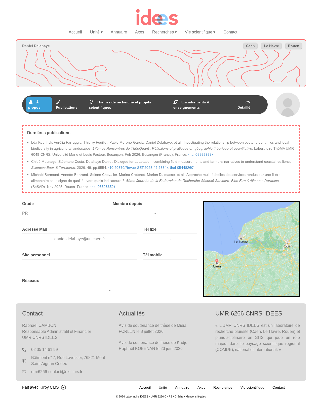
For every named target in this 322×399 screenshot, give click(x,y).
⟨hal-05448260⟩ (182, 168)
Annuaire (119, 32)
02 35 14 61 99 (44, 349)
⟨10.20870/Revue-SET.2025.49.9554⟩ (138, 168)
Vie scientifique (200, 32)
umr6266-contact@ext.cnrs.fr (56, 372)
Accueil (75, 32)
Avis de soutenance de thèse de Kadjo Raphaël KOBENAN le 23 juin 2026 (153, 345)
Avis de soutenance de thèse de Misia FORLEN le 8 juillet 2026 (152, 328)
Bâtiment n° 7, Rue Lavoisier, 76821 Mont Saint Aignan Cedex (68, 360)
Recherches (164, 32)
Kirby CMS (49, 387)
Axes (139, 32)
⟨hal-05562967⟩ (200, 154)
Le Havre (271, 46)
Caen (250, 46)
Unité (96, 32)
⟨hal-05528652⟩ (102, 187)
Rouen (293, 46)
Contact (230, 32)
